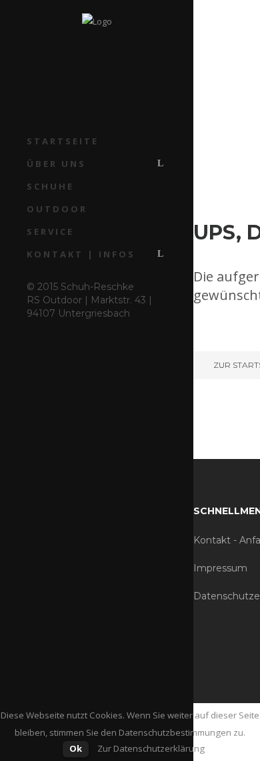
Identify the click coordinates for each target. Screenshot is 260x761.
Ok (75, 748)
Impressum (220, 568)
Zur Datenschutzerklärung (151, 748)
